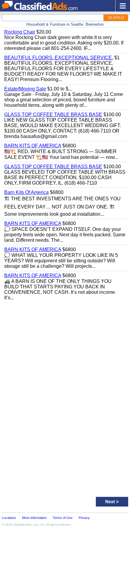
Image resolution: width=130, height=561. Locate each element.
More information (34, 518)
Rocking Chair (19, 31)
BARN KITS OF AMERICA (32, 145)
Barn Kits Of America (26, 192)
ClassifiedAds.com (25, 524)
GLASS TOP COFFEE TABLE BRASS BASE (53, 114)
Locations (9, 518)
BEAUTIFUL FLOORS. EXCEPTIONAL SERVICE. (58, 57)
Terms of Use (63, 518)
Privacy (84, 518)
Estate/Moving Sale (25, 88)
